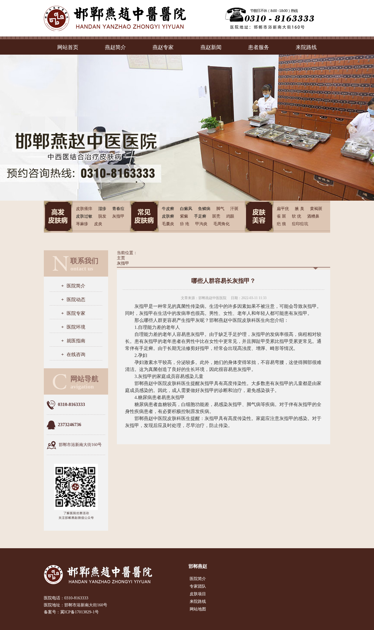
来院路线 (306, 47)
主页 (121, 258)
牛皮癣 (168, 208)
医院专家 (76, 313)
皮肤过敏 (84, 216)
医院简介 (76, 285)
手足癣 (200, 216)
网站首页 (67, 47)
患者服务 (258, 47)
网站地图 (198, 609)
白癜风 (186, 208)
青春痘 (118, 208)
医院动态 (76, 299)
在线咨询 (76, 354)
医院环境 (76, 326)
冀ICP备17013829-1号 (79, 612)
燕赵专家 (163, 47)
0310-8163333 (76, 598)
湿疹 (102, 208)
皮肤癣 (168, 216)
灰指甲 (123, 263)
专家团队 (198, 586)
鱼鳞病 (204, 208)
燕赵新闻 (210, 47)
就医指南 (76, 340)
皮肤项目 (198, 594)
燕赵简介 (115, 47)
